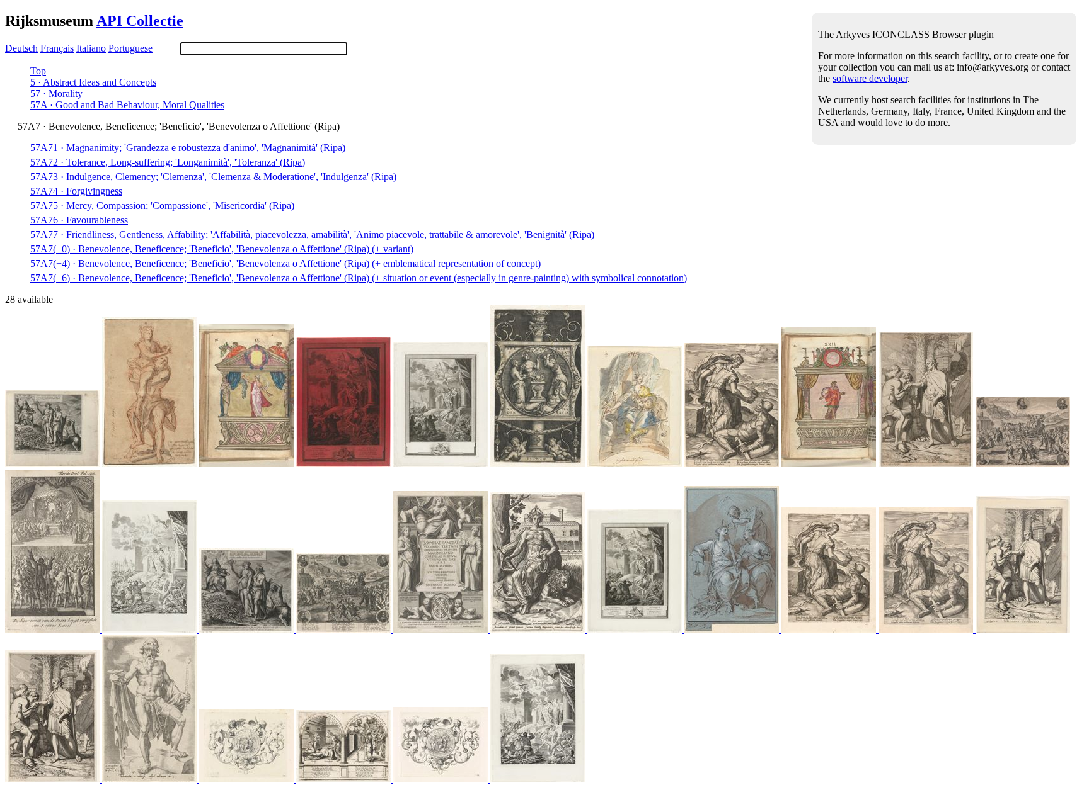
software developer (870, 78)
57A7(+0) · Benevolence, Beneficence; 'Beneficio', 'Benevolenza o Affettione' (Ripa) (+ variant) (221, 249)
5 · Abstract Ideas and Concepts (93, 82)
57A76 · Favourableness (79, 220)
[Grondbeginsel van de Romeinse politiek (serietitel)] (927, 463)
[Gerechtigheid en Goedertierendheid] (732, 629)
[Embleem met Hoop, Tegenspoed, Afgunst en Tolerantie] (538, 463)
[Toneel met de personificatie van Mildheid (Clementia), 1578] (830, 463)
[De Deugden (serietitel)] (538, 629)
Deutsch (21, 48)
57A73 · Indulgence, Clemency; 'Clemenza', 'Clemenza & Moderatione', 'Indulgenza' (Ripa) (213, 176)
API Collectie (139, 21)
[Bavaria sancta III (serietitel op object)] (441, 629)
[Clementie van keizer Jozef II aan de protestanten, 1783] (441, 463)
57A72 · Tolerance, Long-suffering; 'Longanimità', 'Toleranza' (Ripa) (167, 162)
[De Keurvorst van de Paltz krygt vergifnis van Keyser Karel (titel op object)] (53, 629)
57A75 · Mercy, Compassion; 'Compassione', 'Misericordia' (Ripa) (162, 205)
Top (38, 70)
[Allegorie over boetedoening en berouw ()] (53, 463)
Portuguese (130, 48)
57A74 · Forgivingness (76, 191)
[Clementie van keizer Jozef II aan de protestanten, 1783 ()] (344, 463)
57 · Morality (56, 93)
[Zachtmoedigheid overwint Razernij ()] (732, 463)
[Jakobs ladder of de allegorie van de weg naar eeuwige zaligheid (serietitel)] (150, 779)
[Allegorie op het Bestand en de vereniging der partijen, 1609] (1023, 463)
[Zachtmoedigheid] (635, 463)
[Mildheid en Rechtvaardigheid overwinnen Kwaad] (247, 779)
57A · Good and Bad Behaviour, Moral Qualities (127, 104)
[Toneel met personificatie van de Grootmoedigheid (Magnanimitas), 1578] (247, 463)
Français (57, 48)
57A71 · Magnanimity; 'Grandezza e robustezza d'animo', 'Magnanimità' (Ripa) (187, 147)
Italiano (91, 48)
